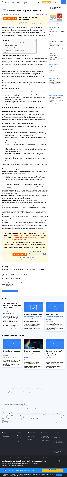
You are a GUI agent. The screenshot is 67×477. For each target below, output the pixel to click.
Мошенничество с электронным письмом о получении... (12, 305)
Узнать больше (23, 475)
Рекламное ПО (39, 316)
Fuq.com (51, 29)
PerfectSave (51, 72)
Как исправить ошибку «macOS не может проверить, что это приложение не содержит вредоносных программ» (56, 106)
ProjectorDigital (52, 68)
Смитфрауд (51, 37)
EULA (35, 23)
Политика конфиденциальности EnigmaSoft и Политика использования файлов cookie (59, 441)
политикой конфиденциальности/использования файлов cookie (26, 419)
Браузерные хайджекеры (30, 318)
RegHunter (30, 439)
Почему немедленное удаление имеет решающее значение (18, 47)
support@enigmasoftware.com (47, 408)
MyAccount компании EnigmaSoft (14, 409)
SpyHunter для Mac (31, 436)
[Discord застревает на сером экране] (12, 344)
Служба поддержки (32, 2)
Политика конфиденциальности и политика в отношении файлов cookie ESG (59, 445)
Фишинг (4, 309)
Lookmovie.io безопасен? (53, 88)
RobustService (52, 70)
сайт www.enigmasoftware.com (14, 403)
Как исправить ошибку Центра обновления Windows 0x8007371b (55, 111)
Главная (12, 2)
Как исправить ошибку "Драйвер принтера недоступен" (55, 83)
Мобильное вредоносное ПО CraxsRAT (56, 31)
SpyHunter (4, 434)
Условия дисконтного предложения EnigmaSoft (58, 449)
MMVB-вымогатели (52, 51)
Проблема (5, 355)
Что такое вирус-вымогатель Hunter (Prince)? (14, 42)
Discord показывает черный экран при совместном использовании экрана (56, 86)
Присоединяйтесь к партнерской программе (45, 437)
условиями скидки (39, 419)
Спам (8, 309)
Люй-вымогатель (52, 59)
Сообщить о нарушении (45, 440)
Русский (58, 2)
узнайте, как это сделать (35, 392)
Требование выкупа (9, 43)
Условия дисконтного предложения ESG (57, 452)
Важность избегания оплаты (11, 45)
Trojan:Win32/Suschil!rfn (53, 39)
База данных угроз (18, 437)
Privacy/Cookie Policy (41, 23)
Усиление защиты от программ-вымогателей (14, 50)
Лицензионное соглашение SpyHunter (58, 435)
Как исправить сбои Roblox (54, 103)
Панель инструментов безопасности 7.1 (56, 41)
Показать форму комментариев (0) (10, 290)
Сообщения (5, 52)
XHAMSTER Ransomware (54, 27)
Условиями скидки (16, 392)
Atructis (50, 43)
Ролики (16, 440)
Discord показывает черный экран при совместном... (32, 353)
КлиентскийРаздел (53, 314)
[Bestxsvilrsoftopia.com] (33, 307)
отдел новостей (43, 434)
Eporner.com (51, 25)
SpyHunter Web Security (6, 436)
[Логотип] (5, 2)
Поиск (52, 2)
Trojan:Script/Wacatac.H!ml (54, 45)
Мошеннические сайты (29, 316)
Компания (38, 2)
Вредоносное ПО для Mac (52, 316)
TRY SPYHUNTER (52, 470)
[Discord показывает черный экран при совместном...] (33, 344)
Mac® (33, 257)
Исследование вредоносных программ (25, 2)
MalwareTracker (18, 438)
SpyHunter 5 (30, 434)
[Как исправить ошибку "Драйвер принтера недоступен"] (55, 344)
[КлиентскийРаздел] (55, 307)
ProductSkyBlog (52, 74)
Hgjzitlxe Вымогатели (53, 57)
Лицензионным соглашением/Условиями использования (42, 391)
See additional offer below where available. (26, 23)
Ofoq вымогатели (52, 53)
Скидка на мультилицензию (45, 2)
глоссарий (17, 441)
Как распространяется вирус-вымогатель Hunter (15, 48)
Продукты (18, 2)
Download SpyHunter (18, 254)
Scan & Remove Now (9, 18)
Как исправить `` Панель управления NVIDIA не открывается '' (56, 91)
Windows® (29, 257)
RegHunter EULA (57, 437)
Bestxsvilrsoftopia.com (33, 314)
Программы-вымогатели (12, 14)
